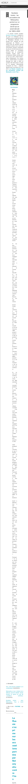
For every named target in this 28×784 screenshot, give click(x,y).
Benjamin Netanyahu (11, 35)
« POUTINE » (17, 706)
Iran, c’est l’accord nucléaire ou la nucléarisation (14, 687)
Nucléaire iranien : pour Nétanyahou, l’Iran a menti (14, 701)
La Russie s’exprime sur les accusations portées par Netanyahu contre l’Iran (14, 70)
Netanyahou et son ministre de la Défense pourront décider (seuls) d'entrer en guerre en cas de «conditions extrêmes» (14, 693)
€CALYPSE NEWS (14, 87)
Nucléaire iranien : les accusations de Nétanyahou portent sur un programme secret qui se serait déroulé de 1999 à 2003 (14, 22)
